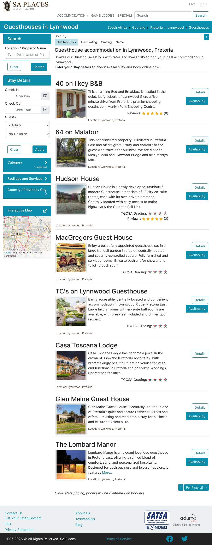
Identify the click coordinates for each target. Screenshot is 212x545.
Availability (196, 101)
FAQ (192, 4)
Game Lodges (102, 15)
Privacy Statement (19, 530)
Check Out (13, 103)
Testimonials (85, 519)
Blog (78, 525)
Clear (14, 67)
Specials (125, 15)
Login (203, 4)
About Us (82, 513)
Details (200, 92)
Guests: (11, 117)
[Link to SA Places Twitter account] (184, 540)
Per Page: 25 (195, 487)
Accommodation (71, 15)
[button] (45, 210)
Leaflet (7, 252)
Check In (12, 90)
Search (200, 15)
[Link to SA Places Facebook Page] (169, 540)
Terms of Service (118, 539)
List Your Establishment (23, 518)
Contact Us (14, 513)
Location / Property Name (25, 48)
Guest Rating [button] (88, 42)
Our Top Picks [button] (66, 42)
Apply (39, 149)
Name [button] (120, 42)
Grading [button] (106, 42)
